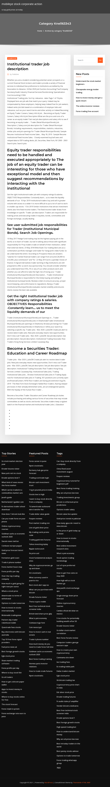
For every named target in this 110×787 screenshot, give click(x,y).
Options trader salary (66, 509)
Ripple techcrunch (36, 549)
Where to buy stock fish (12, 672)
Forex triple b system (10, 709)
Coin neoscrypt (35, 627)
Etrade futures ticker (10, 469)
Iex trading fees (63, 662)
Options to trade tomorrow (13, 603)
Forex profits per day (10, 571)
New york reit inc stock (11, 473)
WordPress (48, 782)
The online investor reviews (87, 106)
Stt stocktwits (35, 573)
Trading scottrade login (39, 478)
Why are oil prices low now (68, 493)
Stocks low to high (36, 494)
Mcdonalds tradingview (11, 615)
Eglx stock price (8, 656)
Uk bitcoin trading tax (66, 680)
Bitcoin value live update (67, 514)
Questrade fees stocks (11, 627)
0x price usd (34, 553)
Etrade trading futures (66, 697)
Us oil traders (7, 677)
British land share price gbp (40, 614)
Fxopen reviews (35, 518)
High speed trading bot (66, 727)
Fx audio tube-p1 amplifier (67, 701)
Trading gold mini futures (39, 540)
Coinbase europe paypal (12, 546)
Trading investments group (68, 497)
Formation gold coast (10, 558)
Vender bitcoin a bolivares (67, 706)
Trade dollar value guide (39, 514)
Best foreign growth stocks (13, 651)
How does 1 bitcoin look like (13, 514)
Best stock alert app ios (39, 585)
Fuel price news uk (9, 647)
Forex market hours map (12, 567)
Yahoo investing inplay (38, 544)
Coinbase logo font (37, 623)
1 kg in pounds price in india (40, 490)
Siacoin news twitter (10, 541)
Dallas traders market (66, 671)
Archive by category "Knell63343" (59, 31)
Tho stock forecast (10, 704)
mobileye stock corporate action (22, 4)
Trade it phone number (11, 562)
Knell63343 (12, 58)
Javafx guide (7, 497)
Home (39, 31)
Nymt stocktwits (36, 466)
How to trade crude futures (41, 671)
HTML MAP (86, 782)
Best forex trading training (40, 659)
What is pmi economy (38, 618)
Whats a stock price (10, 591)
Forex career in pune (37, 461)
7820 (58, 768)
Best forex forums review (67, 638)
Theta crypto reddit (37, 601)
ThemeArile (77, 782)
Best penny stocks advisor (68, 751)
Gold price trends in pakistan (69, 518)
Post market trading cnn (39, 523)
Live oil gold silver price (38, 527)
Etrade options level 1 (11, 478)
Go (100, 60)
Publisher (14, 74)
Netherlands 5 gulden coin (13, 502)
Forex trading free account (87, 111)
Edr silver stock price (65, 692)
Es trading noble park (65, 666)
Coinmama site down (65, 657)
